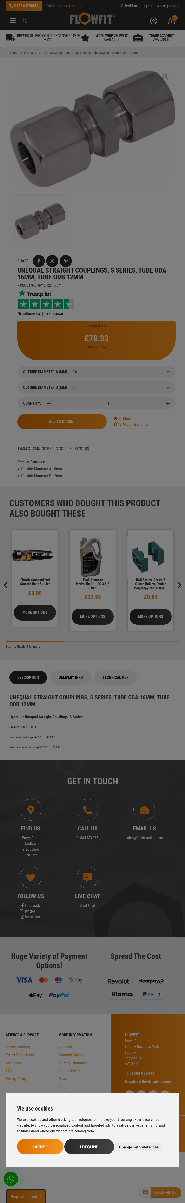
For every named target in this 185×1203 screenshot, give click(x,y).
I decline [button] (89, 1146)
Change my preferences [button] (139, 1147)
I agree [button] (40, 1146)
